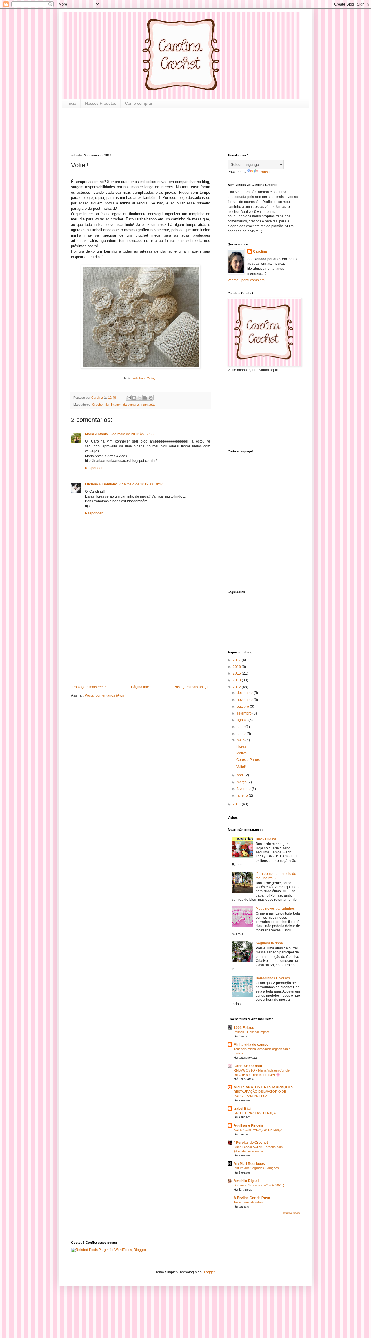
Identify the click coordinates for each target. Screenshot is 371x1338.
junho (242, 734)
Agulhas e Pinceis (248, 1125)
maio (241, 740)
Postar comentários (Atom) (105, 695)
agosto (242, 720)
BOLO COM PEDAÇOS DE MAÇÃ (258, 1130)
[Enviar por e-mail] (129, 398)
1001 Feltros (244, 1028)
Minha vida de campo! (252, 1045)
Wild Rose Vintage (145, 378)
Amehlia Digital (246, 1181)
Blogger (209, 1272)
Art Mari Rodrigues (249, 1164)
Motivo (241, 753)
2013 (237, 680)
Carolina (260, 251)
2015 (237, 673)
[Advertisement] (176, 130)
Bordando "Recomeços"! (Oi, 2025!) (259, 1185)
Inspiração (148, 404)
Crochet (97, 404)
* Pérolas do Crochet (251, 1143)
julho (241, 727)
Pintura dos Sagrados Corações (256, 1168)
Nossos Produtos (100, 103)
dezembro (245, 693)
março (242, 782)
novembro (245, 700)
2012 (237, 687)
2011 (237, 804)
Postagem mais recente (91, 687)
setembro (244, 713)
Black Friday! (266, 839)
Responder (94, 468)
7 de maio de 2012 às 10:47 (141, 484)
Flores (241, 746)
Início (71, 103)
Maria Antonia (96, 434)
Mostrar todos (291, 1212)
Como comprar (138, 103)
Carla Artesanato (248, 1066)
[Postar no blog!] (134, 398)
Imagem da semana (125, 404)
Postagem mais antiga (191, 687)
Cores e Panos (248, 760)
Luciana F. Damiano (101, 484)
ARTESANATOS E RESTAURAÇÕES (263, 1087)
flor (107, 404)
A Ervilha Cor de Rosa (252, 1198)
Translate (266, 172)
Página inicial (141, 687)
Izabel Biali (242, 1109)
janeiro (243, 795)
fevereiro (244, 789)
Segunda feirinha (269, 943)
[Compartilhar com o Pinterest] (151, 398)
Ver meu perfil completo (246, 280)
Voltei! (241, 767)
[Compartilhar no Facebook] (145, 398)
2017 (237, 660)
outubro (243, 706)
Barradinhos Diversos (273, 978)
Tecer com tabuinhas (248, 1202)
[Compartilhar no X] (140, 398)
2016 (237, 667)
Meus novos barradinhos (275, 908)
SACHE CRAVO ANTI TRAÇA (255, 1113)
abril (241, 775)
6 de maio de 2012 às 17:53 (132, 434)
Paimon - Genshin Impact (251, 1032)
